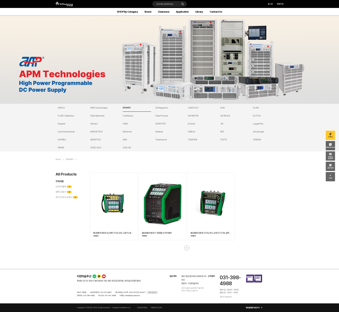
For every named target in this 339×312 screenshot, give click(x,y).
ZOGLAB (127, 147)
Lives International (66, 131)
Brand (148, 11)
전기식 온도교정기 (66, 197)
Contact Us (216, 11)
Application (182, 11)
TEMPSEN (192, 139)
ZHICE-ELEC (95, 147)
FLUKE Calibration (66, 116)
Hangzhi (61, 123)
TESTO (223, 139)
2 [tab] (145, 99)
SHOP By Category (127, 11)
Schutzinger (258, 131)
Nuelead (159, 131)
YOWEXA (257, 139)
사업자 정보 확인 (152, 292)
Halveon (94, 123)
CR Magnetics (161, 108)
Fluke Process (161, 116)
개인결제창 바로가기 (253, 308)
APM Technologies (99, 108)
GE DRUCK (225, 116)
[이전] (182, 99)
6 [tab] (158, 99)
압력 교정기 (63, 191)
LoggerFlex (258, 123)
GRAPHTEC (160, 123)
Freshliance (128, 116)
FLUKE (256, 108)
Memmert (127, 131)
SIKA (125, 139)
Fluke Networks (97, 116)
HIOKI (125, 123)
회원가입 (280, 4)
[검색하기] (183, 4)
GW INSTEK (193, 116)
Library (199, 11)
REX (222, 131)
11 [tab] (175, 99)
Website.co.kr (125, 308)
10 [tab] (172, 99)
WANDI (61, 147)
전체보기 (61, 108)
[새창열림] (94, 276)
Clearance (163, 11)
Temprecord (161, 139)
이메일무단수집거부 (156, 308)
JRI (221, 123)
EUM (222, 108)
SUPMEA (62, 139)
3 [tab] (148, 99)
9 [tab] (168, 99)
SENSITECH (95, 139)
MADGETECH (96, 131)
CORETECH (193, 108)
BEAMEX (127, 107)
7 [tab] (162, 99)
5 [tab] (155, 99)
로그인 (270, 4)
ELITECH (257, 116)
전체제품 (60, 181)
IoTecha (191, 123)
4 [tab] (152, 99)
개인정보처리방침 (142, 308)
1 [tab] (142, 99)
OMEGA (191, 131)
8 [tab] (165, 99)
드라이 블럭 (63, 186)
